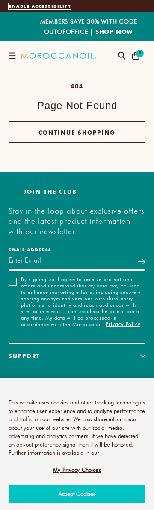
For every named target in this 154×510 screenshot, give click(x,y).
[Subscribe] (141, 261)
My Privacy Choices (77, 470)
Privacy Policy (123, 323)
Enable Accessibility (40, 6)
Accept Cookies (77, 494)
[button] (12, 56)
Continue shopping (77, 132)
